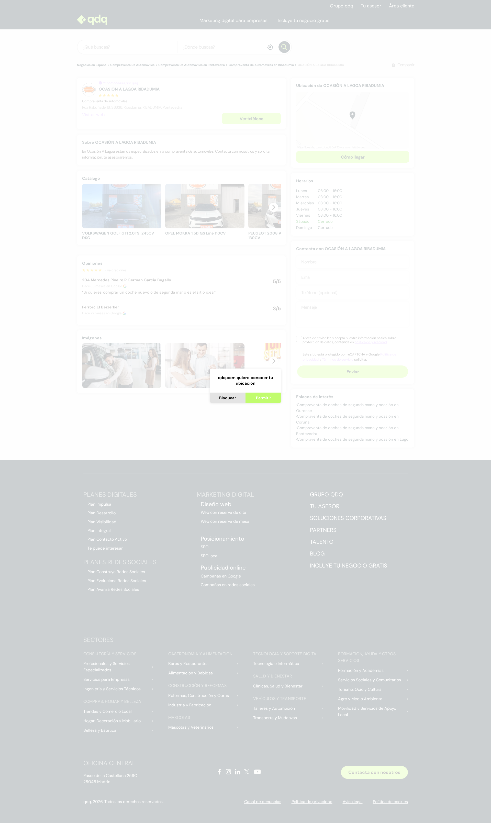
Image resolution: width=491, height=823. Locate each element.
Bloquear (227, 398)
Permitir (263, 398)
